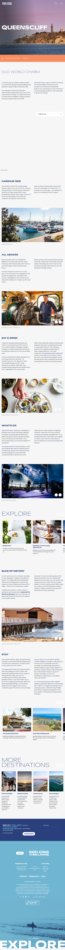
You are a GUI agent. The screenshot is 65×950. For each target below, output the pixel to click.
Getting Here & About (21, 868)
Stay (45, 871)
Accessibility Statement (35, 868)
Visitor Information (21, 866)
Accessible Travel (21, 870)
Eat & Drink (45, 870)
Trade (43, 876)
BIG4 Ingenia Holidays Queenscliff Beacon (47, 683)
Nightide (58, 431)
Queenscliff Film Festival (12, 447)
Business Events (34, 876)
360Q (36, 343)
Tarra (3, 357)
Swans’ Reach (54, 668)
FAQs (34, 870)
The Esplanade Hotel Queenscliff (52, 353)
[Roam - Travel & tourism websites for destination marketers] (35, 938)
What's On (45, 866)
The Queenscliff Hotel (9, 669)
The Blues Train (22, 276)
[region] (32, 141)
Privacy (35, 866)
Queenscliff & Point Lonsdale (13, 58)
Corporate (23, 876)
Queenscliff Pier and (16, 580)
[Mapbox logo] (4, 170)
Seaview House (46, 672)
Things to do (45, 868)
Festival (36, 433)
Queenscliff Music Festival (10, 431)
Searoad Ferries (39, 83)
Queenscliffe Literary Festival (14, 449)
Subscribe (29, 834)
